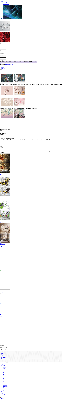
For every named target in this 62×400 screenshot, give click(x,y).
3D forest (3, 371)
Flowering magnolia (2, 244)
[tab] (31, 66)
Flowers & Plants (4, 366)
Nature (3, 374)
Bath (3, 380)
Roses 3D (1, 314)
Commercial (4, 392)
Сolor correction (5, 3)
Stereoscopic (5, 20)
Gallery (3, 389)
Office (3, 381)
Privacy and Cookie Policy (4, 357)
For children (4, 368)
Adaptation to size (5, 2)
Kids (3, 379)
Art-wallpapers (4, 367)
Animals (3, 369)
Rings (1, 291)
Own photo (4, 387)
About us (2, 353)
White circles (1, 337)
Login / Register (3, 394)
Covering (3, 372)
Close (0, 396)
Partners (2, 358)
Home (0, 20)
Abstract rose (1, 174)
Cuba (0, 221)
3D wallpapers (2, 20)
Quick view (1, 176)
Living (3, 378)
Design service (2, 354)
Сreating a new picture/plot (6, 4)
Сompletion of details (5, 385)
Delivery (3, 390)
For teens (3, 373)
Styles (3, 375)
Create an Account (2, 398)
